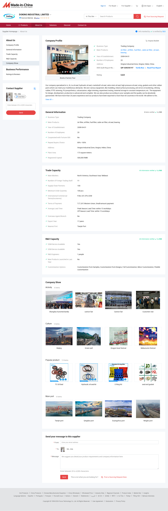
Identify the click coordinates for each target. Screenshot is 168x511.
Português (39, 496)
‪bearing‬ (123, 52)
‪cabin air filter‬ (147, 50)
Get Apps (147, 6)
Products (24, 25)
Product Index (126, 493)
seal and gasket (148, 384)
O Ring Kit (118, 384)
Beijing (59, 348)
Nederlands (85, 496)
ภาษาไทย (120, 496)
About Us (38, 25)
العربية (93, 496)
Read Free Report (154, 68)
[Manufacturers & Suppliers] (18, 5)
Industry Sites (99, 493)
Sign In (103, 6)
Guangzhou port (118, 420)
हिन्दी (113, 496)
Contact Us (82, 25)
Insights (146, 493)
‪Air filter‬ (124, 50)
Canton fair (118, 311)
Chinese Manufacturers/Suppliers (55, 493)
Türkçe (128, 496)
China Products (36, 493)
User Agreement (97, 501)
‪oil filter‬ (130, 50)
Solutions (53, 25)
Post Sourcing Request (155, 16)
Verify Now (140, 68)
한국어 (100, 496)
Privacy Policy (120, 501)
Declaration (109, 501)
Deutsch (75, 496)
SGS (164, 31)
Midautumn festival (148, 348)
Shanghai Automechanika (59, 311)
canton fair (89, 311)
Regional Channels (113, 493)
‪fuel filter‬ (137, 50)
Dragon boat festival (118, 348)
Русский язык (58, 496)
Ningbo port (148, 420)
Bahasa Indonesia (148, 496)
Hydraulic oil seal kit (88, 384)
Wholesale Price (87, 493)
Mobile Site (137, 493)
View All (49, 99)
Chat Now (21, 97)
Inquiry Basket (153, 40)
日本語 (107, 496)
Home (8, 25)
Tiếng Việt (136, 496)
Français (48, 496)
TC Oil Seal (59, 384)
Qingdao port (89, 420)
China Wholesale (74, 493)
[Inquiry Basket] (137, 6)
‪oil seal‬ (156, 50)
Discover (67, 25)
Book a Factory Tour (67, 78)
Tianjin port (59, 420)
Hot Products (23, 493)
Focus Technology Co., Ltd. (68, 501)
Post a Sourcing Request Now (114, 477)
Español (30, 496)
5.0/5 (123, 75)
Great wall (89, 348)
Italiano (67, 496)
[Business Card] (35, 88)
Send (21, 112)
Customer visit (148, 311)
